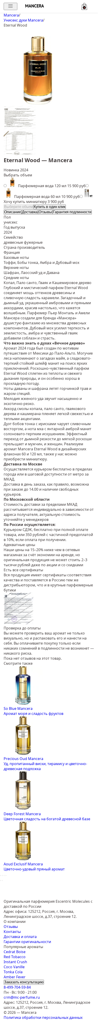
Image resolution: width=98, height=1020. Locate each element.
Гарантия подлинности (72, 212)
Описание (12, 212)
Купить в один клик (49, 207)
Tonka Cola (13, 971)
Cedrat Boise (15, 951)
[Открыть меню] (10, 6)
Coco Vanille (14, 966)
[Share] (2, 875)
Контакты (12, 931)
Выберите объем (18, 207)
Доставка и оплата (20, 936)
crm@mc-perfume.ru (22, 997)
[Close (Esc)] (0, 875)
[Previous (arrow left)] (0, 880)
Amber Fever (15, 976)
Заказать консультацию (24, 982)
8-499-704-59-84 (17, 987)
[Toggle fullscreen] (4, 875)
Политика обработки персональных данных (43, 1017)
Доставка (30, 212)
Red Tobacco (15, 956)
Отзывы (45, 212)
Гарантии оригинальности (27, 941)
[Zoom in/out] (5, 875)
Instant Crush (15, 961)
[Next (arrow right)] (2, 880)
